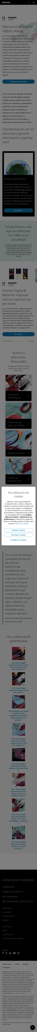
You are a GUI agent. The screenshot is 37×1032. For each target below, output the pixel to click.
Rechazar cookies (18, 535)
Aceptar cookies (18, 530)
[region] (18, 516)
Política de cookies (21, 523)
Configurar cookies (18, 540)
